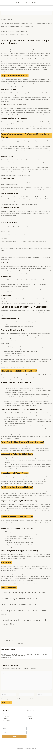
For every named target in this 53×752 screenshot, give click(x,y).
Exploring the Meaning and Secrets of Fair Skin (23, 592)
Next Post (20, 643)
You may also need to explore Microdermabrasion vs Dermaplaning (19, 204)
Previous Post (8, 640)
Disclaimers (6, 718)
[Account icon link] (50, 2)
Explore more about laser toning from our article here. (15, 175)
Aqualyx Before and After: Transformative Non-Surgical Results (13, 654)
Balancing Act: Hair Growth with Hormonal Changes (15, 34)
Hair (22, 2)
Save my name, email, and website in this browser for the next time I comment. (24, 699)
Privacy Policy (6, 720)
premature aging (43, 123)
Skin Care (34, 2)
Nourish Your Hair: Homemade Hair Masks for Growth (15, 29)
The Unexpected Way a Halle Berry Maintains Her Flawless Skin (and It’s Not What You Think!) (26, 23)
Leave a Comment (6, 46)
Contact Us (6, 716)
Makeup (27, 2)
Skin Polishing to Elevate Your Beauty (19, 598)
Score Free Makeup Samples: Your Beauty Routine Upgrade (17, 26)
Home (17, 2)
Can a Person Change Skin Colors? (38, 654)
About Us (5, 713)
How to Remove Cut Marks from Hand (19, 604)
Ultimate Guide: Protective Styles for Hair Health (14, 31)
